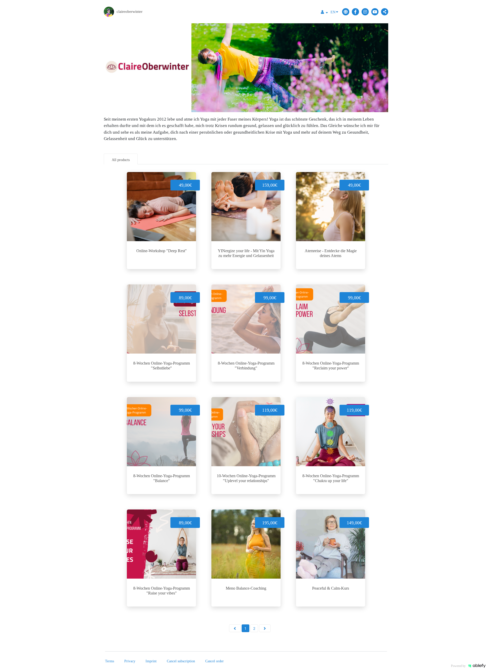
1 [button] (245, 628)
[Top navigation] (324, 12)
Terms (109, 661)
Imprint (151, 661)
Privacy (129, 661)
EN (333, 12)
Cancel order (214, 661)
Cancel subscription (181, 661)
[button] (235, 628)
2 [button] (254, 628)
